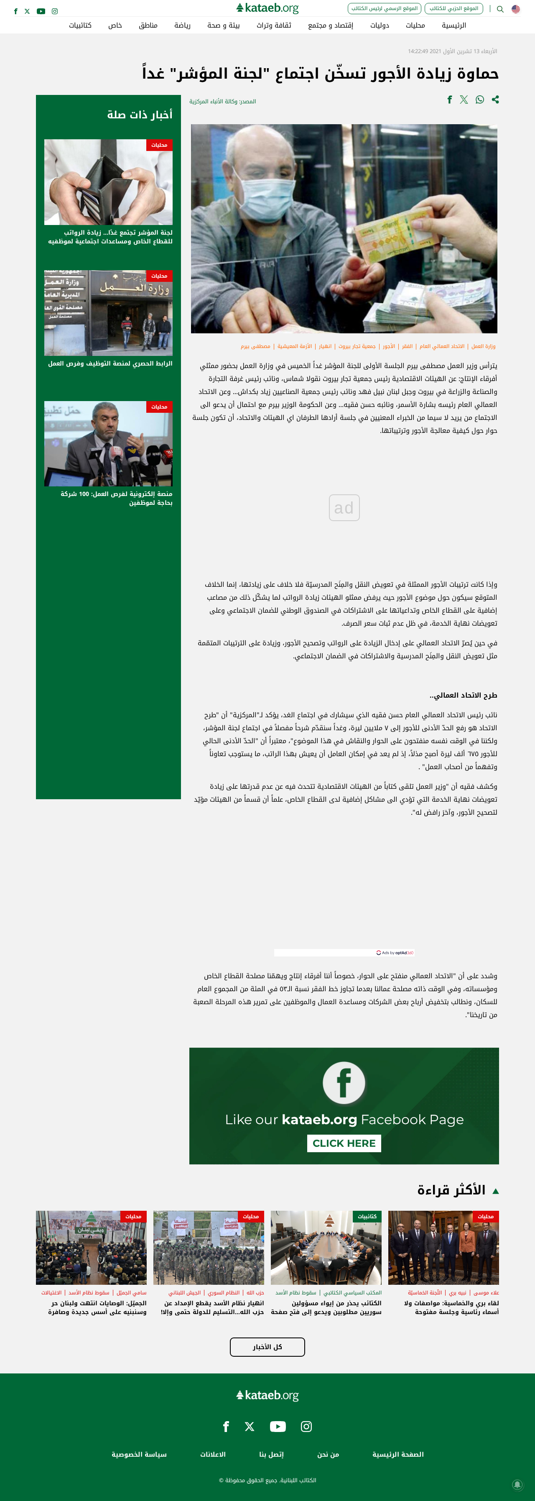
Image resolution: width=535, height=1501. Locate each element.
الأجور (389, 346)
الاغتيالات (51, 1292)
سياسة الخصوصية (139, 1455)
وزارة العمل (483, 346)
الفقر (407, 346)
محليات (415, 25)
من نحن (328, 1455)
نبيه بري (457, 1292)
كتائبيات (80, 25)
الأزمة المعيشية (295, 346)
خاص (115, 25)
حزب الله (255, 1292)
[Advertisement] (344, 890)
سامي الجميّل (132, 1292)
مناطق (148, 25)
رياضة (182, 25)
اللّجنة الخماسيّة (425, 1292)
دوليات (379, 25)
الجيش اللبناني (184, 1292)
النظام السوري (223, 1292)
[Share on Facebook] (449, 101)
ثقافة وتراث (274, 25)
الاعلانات (213, 1455)
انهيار (325, 346)
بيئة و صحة (223, 25)
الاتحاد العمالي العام (442, 346)
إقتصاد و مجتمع (331, 25)
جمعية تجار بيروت (357, 346)
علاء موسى (486, 1292)
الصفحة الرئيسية (398, 1455)
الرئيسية (454, 25)
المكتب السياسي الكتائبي (353, 1292)
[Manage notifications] (517, 1484)
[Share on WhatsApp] (480, 101)
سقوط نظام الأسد (295, 1292)
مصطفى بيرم (255, 346)
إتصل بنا (271, 1455)
